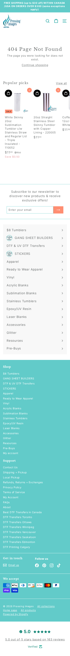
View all (61, 83)
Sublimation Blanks (15, 413)
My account (10, 453)
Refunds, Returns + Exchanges (23, 482)
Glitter (7, 438)
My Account (10, 497)
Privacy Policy (12, 487)
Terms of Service (14, 492)
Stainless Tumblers (15, 418)
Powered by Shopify (15, 614)
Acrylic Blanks (12, 408)
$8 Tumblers (11, 373)
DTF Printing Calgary (16, 547)
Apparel (8, 393)
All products (28, 610)
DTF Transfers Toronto (17, 517)
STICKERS (9, 388)
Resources (10, 443)
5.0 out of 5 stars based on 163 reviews (35, 639)
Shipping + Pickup (15, 472)
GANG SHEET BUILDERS (18, 378)
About (7, 507)
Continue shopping (35, 65)
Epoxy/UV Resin (13, 423)
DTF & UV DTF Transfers (19, 383)
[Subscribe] (58, 209)
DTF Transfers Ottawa (17, 522)
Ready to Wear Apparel (18, 398)
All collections (46, 606)
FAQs (6, 502)
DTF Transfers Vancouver (19, 532)
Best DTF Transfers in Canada (22, 512)
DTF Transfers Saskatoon (19, 537)
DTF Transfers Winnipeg (18, 527)
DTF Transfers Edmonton (19, 541)
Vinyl (6, 403)
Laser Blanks (11, 428)
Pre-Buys (9, 448)
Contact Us (10, 467)
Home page (10, 610)
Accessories (10, 433)
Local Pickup (11, 477)
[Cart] (56, 21)
